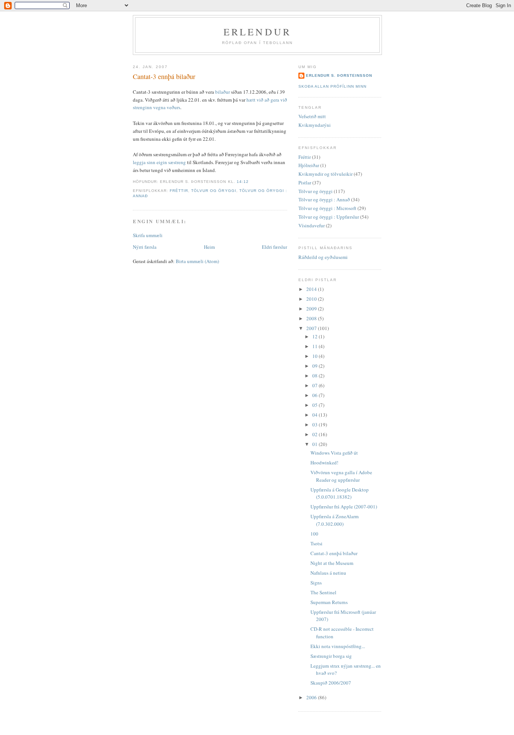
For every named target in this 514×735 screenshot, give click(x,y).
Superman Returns (329, 602)
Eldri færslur (274, 246)
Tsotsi (316, 543)
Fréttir (179, 191)
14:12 (243, 182)
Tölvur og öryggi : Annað (324, 199)
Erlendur (258, 31)
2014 (312, 289)
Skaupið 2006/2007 (330, 682)
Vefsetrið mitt (312, 116)
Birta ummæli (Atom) (197, 261)
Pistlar (304, 182)
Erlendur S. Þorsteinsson (339, 75)
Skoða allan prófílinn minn (332, 86)
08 (315, 375)
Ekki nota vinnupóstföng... (337, 646)
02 (315, 434)
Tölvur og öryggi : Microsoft (327, 208)
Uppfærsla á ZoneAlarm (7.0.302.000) (334, 520)
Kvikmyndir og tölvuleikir (325, 173)
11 (315, 346)
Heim (209, 246)
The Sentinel (323, 592)
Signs (316, 582)
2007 (312, 328)
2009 (312, 308)
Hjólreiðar (308, 165)
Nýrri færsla (145, 246)
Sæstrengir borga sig (331, 656)
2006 (312, 697)
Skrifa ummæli (148, 235)
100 (314, 533)
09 (315, 365)
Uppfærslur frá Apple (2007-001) (343, 506)
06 (315, 395)
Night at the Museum (331, 563)
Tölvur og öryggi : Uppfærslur (328, 216)
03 (315, 424)
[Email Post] (251, 182)
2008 (312, 318)
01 (315, 444)
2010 (312, 298)
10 (315, 356)
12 (315, 336)
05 (315, 405)
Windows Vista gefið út (334, 452)
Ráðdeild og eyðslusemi (323, 257)
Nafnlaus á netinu (328, 572)
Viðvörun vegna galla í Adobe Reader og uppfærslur (341, 476)
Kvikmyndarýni (314, 125)
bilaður (222, 91)
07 (315, 385)
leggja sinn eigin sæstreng (159, 162)
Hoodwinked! (324, 462)
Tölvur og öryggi (213, 191)
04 (315, 414)
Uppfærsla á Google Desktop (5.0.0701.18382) (339, 493)
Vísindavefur (311, 225)
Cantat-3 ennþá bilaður (164, 76)
